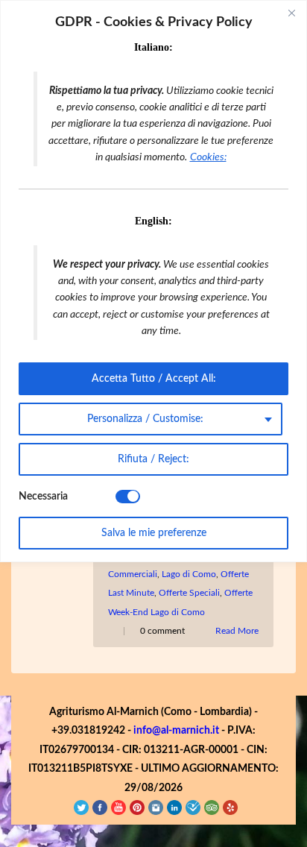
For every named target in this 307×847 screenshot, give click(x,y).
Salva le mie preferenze (153, 533)
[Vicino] (291, 13)
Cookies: (208, 157)
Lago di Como (189, 574)
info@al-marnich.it (176, 730)
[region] (153, 281)
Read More (237, 630)
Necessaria (43, 496)
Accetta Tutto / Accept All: (154, 379)
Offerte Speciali (189, 592)
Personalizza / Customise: (145, 419)
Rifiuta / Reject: (153, 459)
